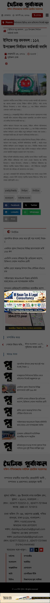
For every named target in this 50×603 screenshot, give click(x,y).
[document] (25, 301)
